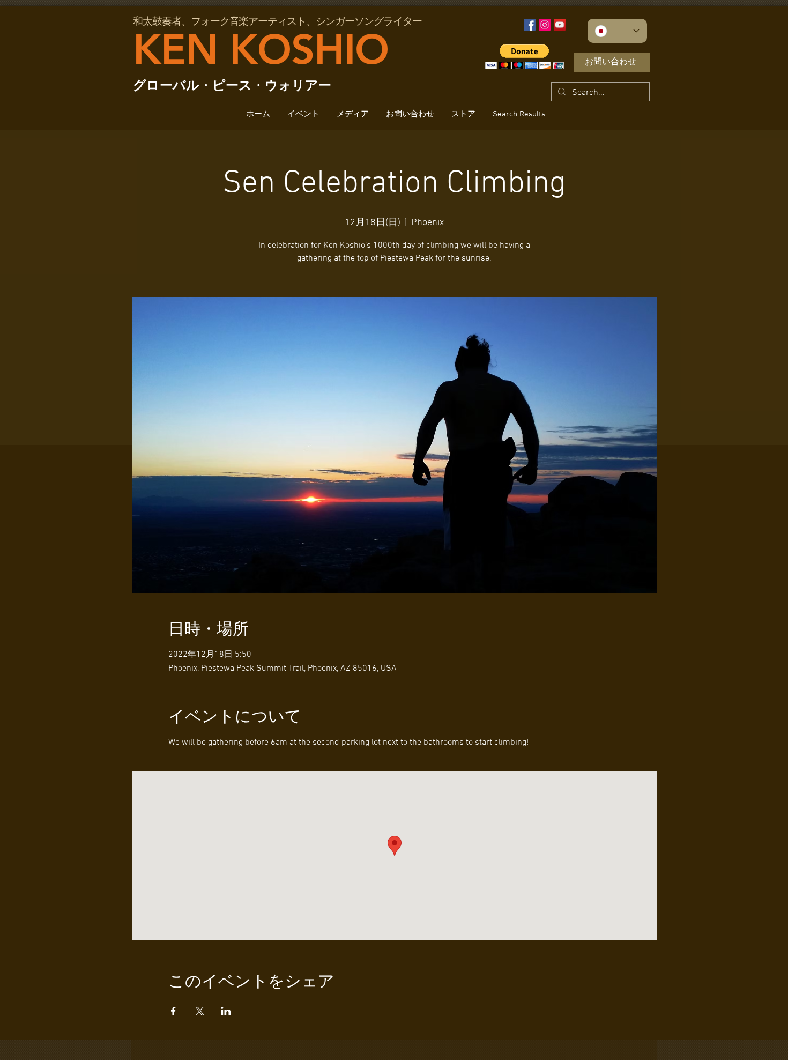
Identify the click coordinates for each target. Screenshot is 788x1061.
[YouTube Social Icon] (560, 25)
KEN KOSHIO (261, 49)
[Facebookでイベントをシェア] (173, 1011)
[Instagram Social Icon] (545, 25)
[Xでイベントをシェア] (200, 1011)
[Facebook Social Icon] (530, 25)
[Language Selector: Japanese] (617, 31)
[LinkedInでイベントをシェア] (226, 1011)
